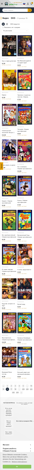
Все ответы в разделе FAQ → (25, 421)
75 (3, 389)
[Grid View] (3, 24)
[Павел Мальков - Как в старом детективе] (9, 45)
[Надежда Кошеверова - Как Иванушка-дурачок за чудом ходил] (24, 45)
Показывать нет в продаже (12, 27)
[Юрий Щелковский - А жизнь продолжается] (24, 254)
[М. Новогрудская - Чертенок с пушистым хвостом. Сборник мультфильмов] (24, 80)
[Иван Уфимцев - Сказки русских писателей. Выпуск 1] (9, 115)
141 (31, 389)
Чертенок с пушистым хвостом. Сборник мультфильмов (23, 97)
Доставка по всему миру (19, 4)
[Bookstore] (11, 4)
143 (17, 392)
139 (23, 389)
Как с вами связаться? (8, 432)
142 (13, 392)
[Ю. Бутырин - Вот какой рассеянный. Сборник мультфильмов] (9, 220)
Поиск (30, 10)
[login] (28, 3)
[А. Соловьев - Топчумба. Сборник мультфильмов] (24, 114)
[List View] (6, 24)
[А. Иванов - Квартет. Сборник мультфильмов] (9, 186)
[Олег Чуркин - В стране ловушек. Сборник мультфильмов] (9, 254)
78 (15, 389)
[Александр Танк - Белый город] (24, 289)
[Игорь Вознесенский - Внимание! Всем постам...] (9, 357)
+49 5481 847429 (18, 2)
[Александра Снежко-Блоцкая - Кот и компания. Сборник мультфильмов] (24, 150)
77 (11, 389)
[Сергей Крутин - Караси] (9, 80)
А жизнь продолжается (24, 269)
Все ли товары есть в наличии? (8, 423)
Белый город (21, 304)
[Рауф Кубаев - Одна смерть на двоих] (9, 149)
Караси (4, 95)
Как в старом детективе (9, 61)
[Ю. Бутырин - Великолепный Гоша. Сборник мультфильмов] (24, 220)
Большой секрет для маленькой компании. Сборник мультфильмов (24, 374)
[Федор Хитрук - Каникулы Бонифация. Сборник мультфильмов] (24, 323)
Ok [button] (17, 466)
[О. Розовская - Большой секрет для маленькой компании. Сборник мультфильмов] (24, 357)
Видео (5, 18)
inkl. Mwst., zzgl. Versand (21, 66)
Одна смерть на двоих (8, 165)
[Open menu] (2, 4)
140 (27, 389)
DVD (13, 18)
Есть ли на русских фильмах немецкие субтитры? (8, 412)
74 (31, 386)
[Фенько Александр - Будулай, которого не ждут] (9, 288)
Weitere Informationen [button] (19, 462)
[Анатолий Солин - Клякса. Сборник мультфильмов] (24, 186)
